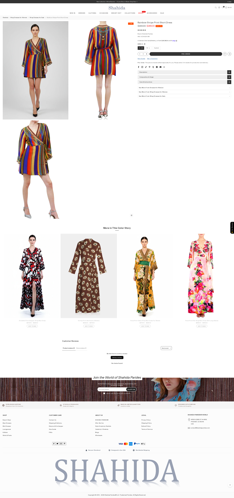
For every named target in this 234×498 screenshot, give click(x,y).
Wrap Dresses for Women (19, 17)
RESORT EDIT (116, 13)
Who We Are (99, 423)
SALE (162, 13)
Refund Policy (146, 426)
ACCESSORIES (152, 13)
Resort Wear (7, 420)
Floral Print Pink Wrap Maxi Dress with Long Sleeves (201, 320)
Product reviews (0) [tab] (69, 348)
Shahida (5, 17)
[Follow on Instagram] (61, 443)
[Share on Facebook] (138, 67)
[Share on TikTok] (146, 67)
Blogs (97, 432)
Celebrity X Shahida (101, 429)
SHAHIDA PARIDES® (101, 420)
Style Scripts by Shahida (103, 426)
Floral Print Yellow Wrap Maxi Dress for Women (145, 320)
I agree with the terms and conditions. (118, 393)
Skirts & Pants (7, 435)
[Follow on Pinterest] (64, 443)
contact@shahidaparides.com (200, 428)
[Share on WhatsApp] (164, 67)
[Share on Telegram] (157, 67)
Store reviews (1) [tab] (81, 348)
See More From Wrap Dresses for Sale (152, 96)
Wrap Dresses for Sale (37, 17)
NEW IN (72, 13)
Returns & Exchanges (56, 426)
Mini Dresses (7, 426)
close (5, 1)
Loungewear (7, 429)
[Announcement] (117, 2)
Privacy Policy (146, 420)
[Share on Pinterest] (149, 67)
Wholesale (98, 435)
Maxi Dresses (7, 423)
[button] (142, 30)
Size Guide (141, 58)
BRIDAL (141, 13)
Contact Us (52, 420)
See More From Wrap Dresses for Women (153, 92)
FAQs (50, 432)
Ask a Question (152, 58)
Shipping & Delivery (55, 423)
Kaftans (5, 432)
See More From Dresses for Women (151, 87)
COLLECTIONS (130, 13)
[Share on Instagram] (142, 67)
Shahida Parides (147, 34)
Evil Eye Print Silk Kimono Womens (89, 320)
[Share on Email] (160, 67)
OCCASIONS (103, 13)
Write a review (117, 357)
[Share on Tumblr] (153, 67)
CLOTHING (92, 13)
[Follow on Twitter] (57, 443)
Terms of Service (147, 429)
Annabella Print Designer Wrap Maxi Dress (32, 320)
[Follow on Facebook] (53, 443)
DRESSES (82, 13)
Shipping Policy (146, 423)
